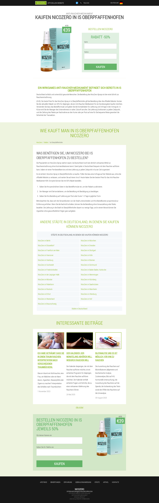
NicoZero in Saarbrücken (89, 284)
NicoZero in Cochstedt (46, 265)
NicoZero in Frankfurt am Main (48, 250)
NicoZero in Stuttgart (88, 250)
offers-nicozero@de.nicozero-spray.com (79, 491)
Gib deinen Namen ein (44, 435)
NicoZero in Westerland (46, 299)
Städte (97, 482)
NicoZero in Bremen (88, 260)
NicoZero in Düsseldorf (46, 245)
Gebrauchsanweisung (83, 482)
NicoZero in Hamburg (45, 260)
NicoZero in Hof (86, 299)
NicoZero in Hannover (45, 255)
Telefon (86, 52)
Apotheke (43, 482)
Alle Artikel (79, 407)
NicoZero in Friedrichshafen (48, 269)
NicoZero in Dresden (88, 245)
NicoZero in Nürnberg (88, 279)
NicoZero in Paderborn (46, 284)
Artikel (105, 482)
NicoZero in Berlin (44, 240)
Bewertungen (55, 482)
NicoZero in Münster (45, 279)
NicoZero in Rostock (45, 289)
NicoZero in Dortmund (89, 265)
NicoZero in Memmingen (89, 274)
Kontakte (115, 482)
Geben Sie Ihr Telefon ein (45, 447)
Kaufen (100, 67)
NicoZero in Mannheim (89, 289)
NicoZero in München (88, 240)
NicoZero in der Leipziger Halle (48, 274)
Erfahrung (68, 482)
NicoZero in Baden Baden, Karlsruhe (93, 269)
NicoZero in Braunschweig (47, 303)
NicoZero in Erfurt (44, 294)
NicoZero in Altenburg (88, 294)
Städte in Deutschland (79, 308)
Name (86, 42)
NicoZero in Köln (87, 255)
